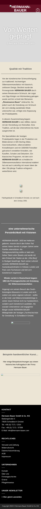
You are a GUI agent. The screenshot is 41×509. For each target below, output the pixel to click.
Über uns (5, 474)
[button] (3, 8)
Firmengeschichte (9, 477)
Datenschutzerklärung (11, 451)
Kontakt (5, 471)
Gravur (4, 480)
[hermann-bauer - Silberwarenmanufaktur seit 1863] (20, 8)
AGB (3, 454)
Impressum (6, 457)
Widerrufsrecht (8, 448)
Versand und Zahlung (10, 445)
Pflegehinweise (8, 483)
